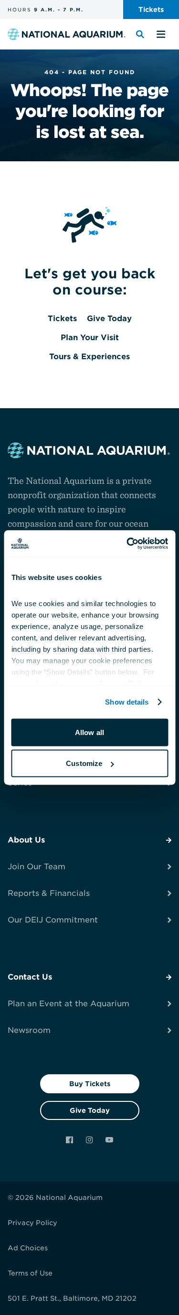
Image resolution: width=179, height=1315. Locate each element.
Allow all (89, 732)
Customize (84, 763)
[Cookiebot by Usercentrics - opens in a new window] (127, 544)
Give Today (90, 1110)
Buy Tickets (89, 1084)
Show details (126, 702)
